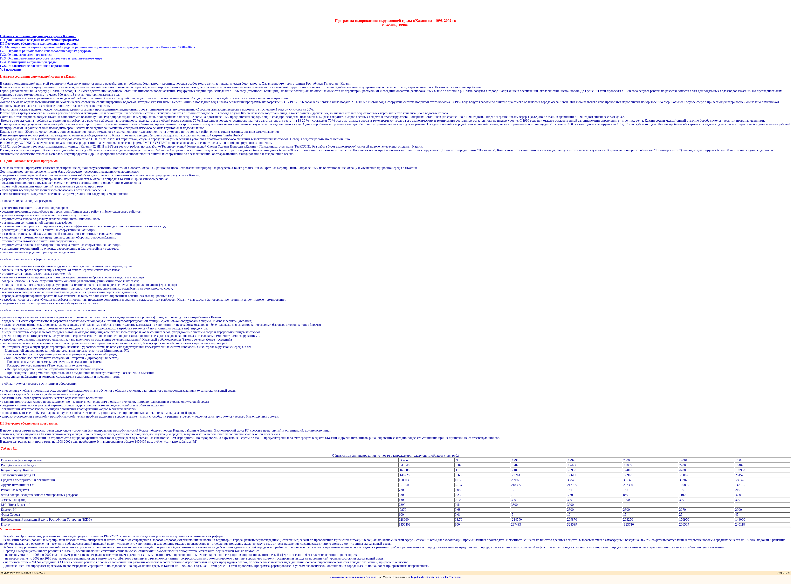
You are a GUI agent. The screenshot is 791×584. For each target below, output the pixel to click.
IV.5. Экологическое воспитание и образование (34, 65)
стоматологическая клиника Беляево (353, 577)
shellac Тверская (450, 577)
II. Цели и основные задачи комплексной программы (40, 40)
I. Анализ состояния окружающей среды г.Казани (38, 36)
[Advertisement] (395, 9)
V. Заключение (10, 69)
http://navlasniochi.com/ (425, 577)
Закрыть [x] (783, 572)
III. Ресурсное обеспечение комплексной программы (40, 43)
